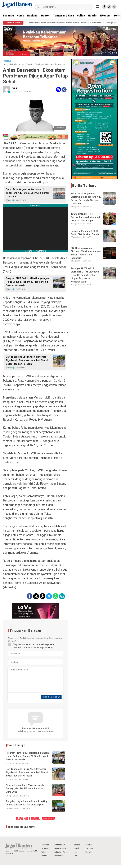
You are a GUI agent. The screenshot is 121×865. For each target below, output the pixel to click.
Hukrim (92, 16)
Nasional (32, 16)
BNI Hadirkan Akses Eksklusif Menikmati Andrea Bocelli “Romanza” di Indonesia (47, 22)
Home (20, 16)
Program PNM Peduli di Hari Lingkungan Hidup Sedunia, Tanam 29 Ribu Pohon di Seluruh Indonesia (27, 282)
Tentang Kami (60, 845)
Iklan (75, 852)
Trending (89, 848)
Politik (81, 16)
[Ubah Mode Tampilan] (97, 6)
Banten (45, 16)
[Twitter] (109, 6)
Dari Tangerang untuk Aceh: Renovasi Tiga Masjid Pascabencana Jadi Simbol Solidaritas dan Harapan (27, 360)
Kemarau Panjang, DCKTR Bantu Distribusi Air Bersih (85, 232)
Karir (75, 855)
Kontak (76, 848)
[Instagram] (114, 6)
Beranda (8, 16)
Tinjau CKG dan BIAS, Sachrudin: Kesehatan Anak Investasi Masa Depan (85, 217)
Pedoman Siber (60, 848)
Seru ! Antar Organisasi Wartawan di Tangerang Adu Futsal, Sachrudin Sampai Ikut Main (28, 193)
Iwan (14, 88)
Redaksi (77, 845)
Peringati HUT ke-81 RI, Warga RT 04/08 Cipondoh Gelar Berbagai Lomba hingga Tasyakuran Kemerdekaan (85, 275)
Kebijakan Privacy (61, 852)
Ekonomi (105, 16)
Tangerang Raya (63, 16)
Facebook (45, 845)
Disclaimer (58, 855)
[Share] (64, 89)
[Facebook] (104, 6)
